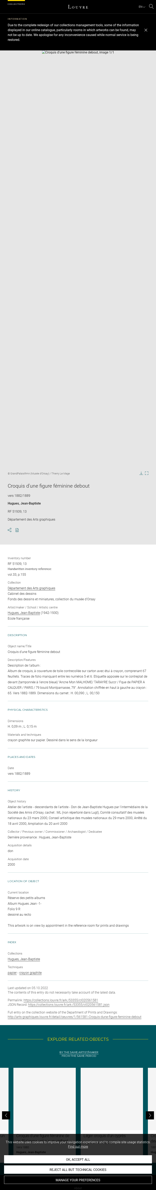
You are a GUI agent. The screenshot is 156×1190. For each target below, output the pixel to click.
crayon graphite (30, 973)
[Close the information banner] (145, 30)
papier (12, 973)
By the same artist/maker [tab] (79, 1052)
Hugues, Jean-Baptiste (24, 503)
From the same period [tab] (79, 1055)
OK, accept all (78, 1160)
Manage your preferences (78, 1180)
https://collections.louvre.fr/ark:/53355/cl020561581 (61, 1000)
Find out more (78, 1147)
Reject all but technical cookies (78, 1170)
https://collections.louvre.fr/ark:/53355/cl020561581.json (68, 1005)
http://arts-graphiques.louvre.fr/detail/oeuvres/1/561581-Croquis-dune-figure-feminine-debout (74, 1017)
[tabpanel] (78, 1115)
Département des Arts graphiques (31, 588)
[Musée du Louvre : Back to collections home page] (78, 7)
